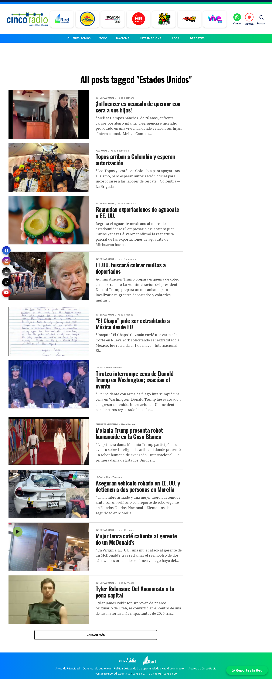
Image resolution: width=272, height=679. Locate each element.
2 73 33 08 (155, 673)
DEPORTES (197, 38)
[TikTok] (6, 282)
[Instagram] (6, 261)
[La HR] (138, 19)
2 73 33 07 (139, 673)
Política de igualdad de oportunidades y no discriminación (149, 668)
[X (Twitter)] (6, 271)
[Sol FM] (164, 19)
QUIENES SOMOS (79, 38)
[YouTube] (6, 293)
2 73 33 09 (170, 673)
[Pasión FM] (113, 19)
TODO (103, 38)
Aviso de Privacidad (67, 668)
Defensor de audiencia (97, 668)
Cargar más (95, 634)
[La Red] (62, 19)
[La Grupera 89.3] (87, 19)
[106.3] (215, 19)
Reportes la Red (248, 670)
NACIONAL (123, 38)
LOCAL (176, 38)
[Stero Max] (189, 19)
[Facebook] (6, 250)
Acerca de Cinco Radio (202, 668)
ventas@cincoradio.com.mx (112, 673)
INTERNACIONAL (151, 38)
